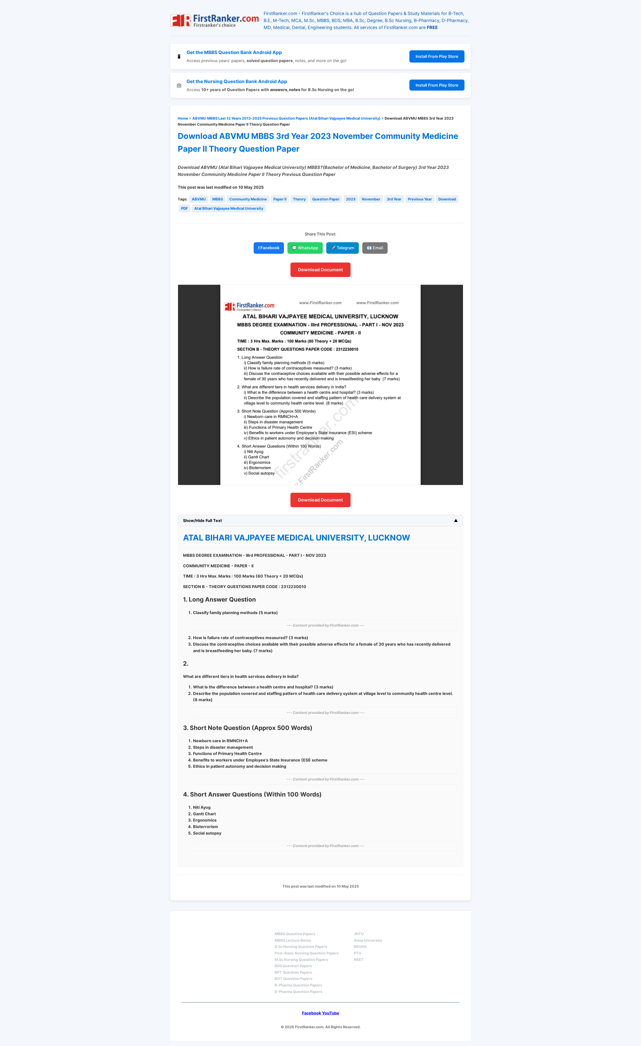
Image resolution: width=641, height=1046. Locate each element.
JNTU (359, 934)
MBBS (217, 199)
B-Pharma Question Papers (298, 985)
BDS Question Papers (293, 966)
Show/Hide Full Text (202, 520)
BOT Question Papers (293, 978)
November (371, 199)
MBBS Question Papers (295, 934)
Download (447, 199)
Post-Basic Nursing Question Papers (307, 953)
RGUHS (360, 946)
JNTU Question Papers (235, 925)
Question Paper (326, 199)
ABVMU (199, 199)
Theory (299, 199)
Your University (372, 925)
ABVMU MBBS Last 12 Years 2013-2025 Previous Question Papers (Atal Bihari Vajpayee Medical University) (286, 118)
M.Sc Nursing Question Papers (301, 959)
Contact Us (444, 925)
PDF (184, 208)
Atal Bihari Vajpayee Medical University (228, 208)
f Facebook (268, 248)
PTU (357, 953)
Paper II (279, 199)
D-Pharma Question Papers (298, 991)
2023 (350, 199)
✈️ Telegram (342, 247)
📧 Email (375, 247)
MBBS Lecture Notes (293, 940)
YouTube (330, 1012)
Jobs (410, 925)
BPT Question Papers (293, 972)
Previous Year (420, 199)
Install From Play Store (437, 56)
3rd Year (394, 199)
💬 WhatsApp (305, 247)
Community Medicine (248, 199)
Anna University (368, 940)
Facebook (311, 1012)
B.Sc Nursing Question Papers (301, 946)
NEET (359, 959)
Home (183, 118)
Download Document (320, 269)
